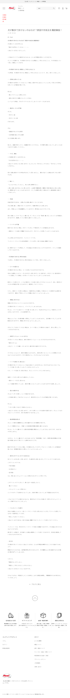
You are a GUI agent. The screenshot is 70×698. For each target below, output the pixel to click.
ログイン (5, 644)
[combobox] (46, 8)
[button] (4, 8)
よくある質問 (37, 641)
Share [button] (11, 37)
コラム (4, 641)
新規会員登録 (6, 648)
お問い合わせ (37, 667)
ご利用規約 (37, 663)
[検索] (54, 8)
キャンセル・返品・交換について (43, 652)
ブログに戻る (36, 584)
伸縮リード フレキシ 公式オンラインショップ (15, 694)
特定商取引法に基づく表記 (41, 655)
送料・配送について (39, 648)
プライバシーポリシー (40, 659)
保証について (37, 644)
